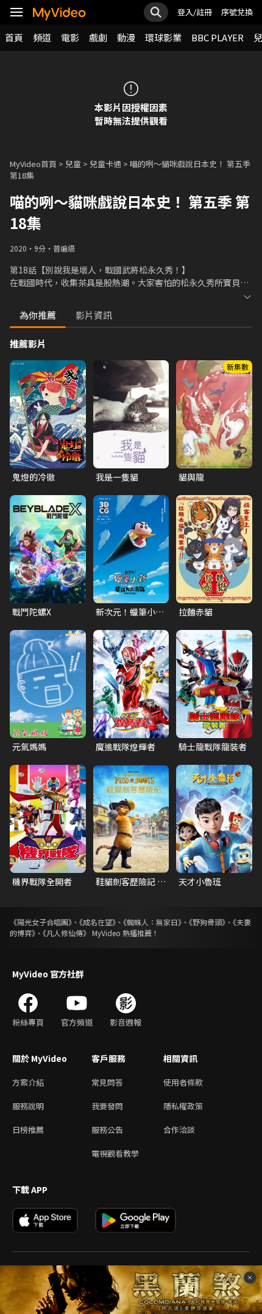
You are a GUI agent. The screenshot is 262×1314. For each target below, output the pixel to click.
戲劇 (98, 37)
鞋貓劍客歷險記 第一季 (131, 881)
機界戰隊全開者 (42, 881)
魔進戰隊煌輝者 (125, 747)
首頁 (14, 37)
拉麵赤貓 (196, 612)
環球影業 (163, 37)
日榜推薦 (28, 1129)
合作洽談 (179, 1129)
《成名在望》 (97, 922)
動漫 (126, 37)
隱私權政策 (183, 1106)
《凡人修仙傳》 (66, 933)
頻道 (42, 37)
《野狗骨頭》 (207, 922)
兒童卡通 (105, 163)
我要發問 (107, 1106)
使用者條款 (183, 1082)
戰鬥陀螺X (31, 612)
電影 (70, 37)
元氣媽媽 (29, 747)
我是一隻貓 (117, 477)
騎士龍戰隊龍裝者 (213, 747)
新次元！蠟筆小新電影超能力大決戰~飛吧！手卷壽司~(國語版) (130, 612)
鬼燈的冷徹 (33, 477)
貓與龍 (191, 477)
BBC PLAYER (217, 37)
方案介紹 (28, 1082)
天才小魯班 (200, 881)
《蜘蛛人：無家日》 (152, 922)
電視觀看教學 (115, 1153)
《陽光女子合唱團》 (41, 922)
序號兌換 (237, 12)
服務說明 (28, 1106)
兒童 (73, 163)
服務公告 (107, 1129)
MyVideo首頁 (33, 163)
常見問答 (107, 1082)
